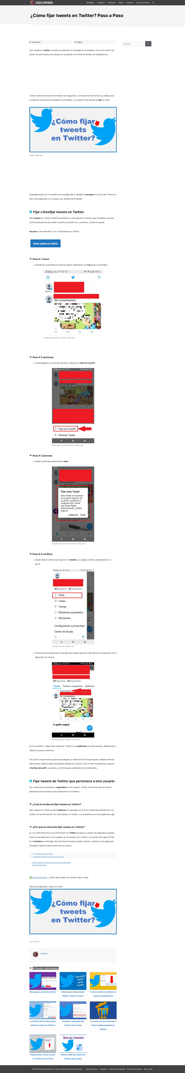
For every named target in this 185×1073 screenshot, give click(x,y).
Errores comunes (142, 3)
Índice (79, 42)
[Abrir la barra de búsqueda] (153, 2)
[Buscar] (148, 43)
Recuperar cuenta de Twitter (43, 992)
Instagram (101, 3)
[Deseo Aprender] (41, 2)
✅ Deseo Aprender (38, 877)
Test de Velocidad (39, 865)
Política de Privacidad (117, 1069)
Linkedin (130, 3)
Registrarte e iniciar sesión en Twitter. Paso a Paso (43, 1057)
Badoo (121, 3)
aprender (43, 953)
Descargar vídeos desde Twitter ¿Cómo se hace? (73, 994)
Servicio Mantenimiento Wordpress (69, 1069)
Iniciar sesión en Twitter (45, 243)
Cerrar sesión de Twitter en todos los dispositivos (103, 994)
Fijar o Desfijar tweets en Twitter (43, 854)
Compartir (36, 42)
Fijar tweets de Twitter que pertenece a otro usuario (48, 857)
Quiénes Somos (92, 1069)
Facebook (111, 3)
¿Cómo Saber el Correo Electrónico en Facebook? (51, 863)
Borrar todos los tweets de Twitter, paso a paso (73, 1057)
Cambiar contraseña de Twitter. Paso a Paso (73, 1023)
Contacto (103, 1069)
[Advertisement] (73, 76)
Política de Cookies (134, 1069)
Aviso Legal (148, 1069)
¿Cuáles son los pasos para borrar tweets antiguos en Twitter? (103, 1025)
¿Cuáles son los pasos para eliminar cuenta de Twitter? (43, 1023)
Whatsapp (90, 3)
